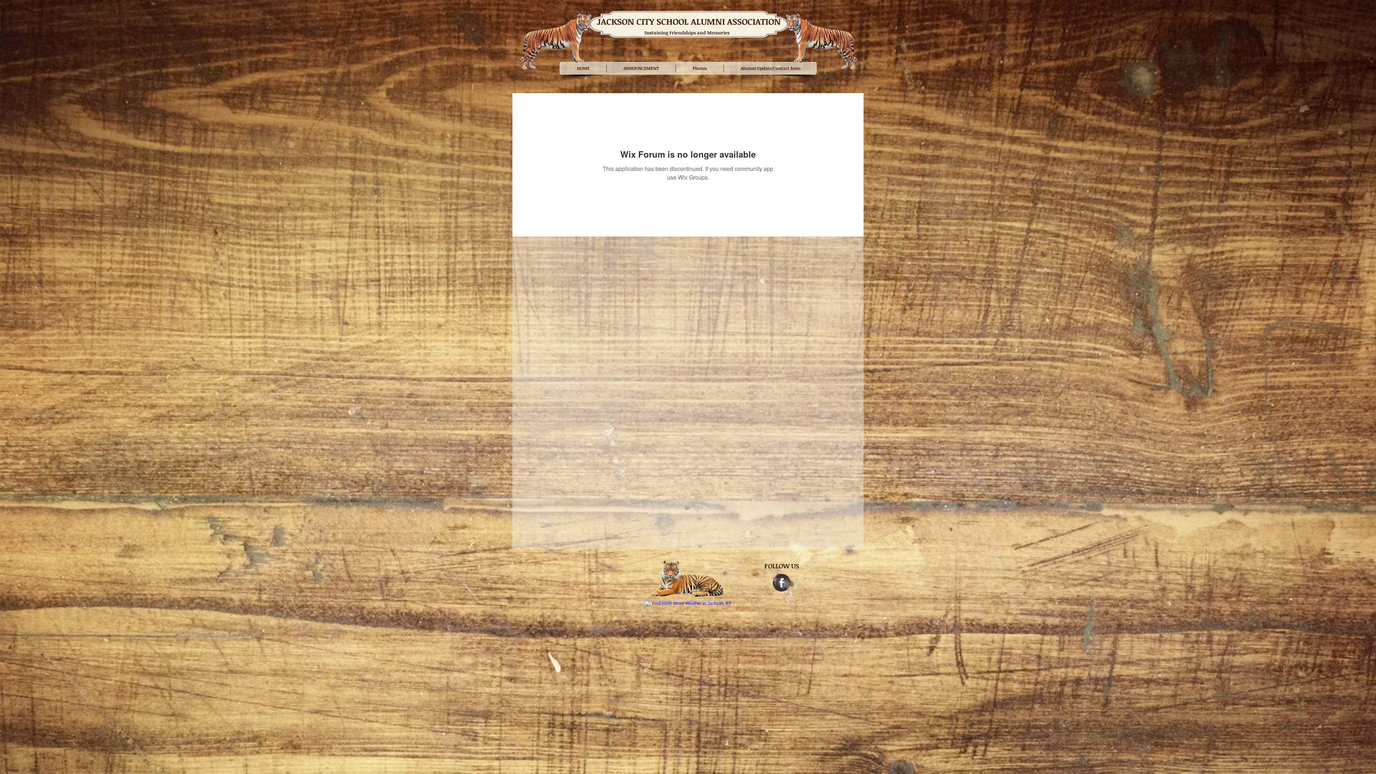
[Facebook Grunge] (781, 583)
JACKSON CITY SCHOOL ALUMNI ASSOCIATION (689, 21)
